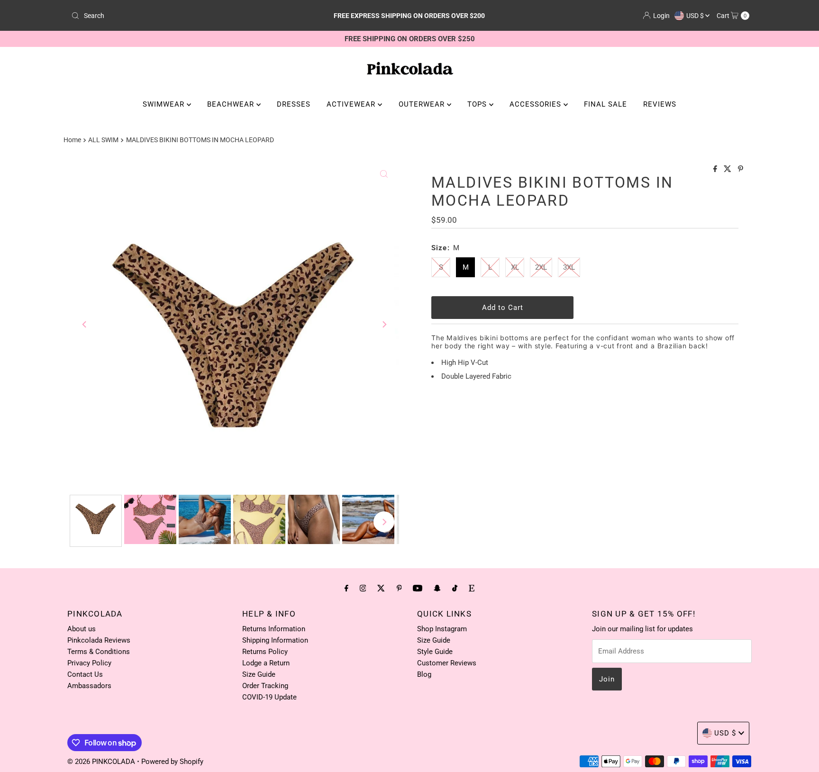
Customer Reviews (446, 663)
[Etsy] (471, 588)
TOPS (478, 104)
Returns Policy (265, 651)
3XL (569, 267)
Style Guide (435, 651)
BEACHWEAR (231, 104)
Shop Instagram (442, 629)
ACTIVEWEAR (352, 104)
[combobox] (179, 15)
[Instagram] (363, 588)
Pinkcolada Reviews (98, 640)
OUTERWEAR (423, 104)
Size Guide (258, 674)
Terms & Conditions (98, 651)
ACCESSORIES (537, 104)
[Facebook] (346, 588)
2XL (541, 267)
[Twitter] (381, 588)
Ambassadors (89, 685)
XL (515, 267)
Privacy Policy (89, 663)
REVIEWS (659, 104)
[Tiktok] (454, 588)
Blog (424, 674)
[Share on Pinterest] (740, 169)
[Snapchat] (437, 588)
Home (72, 140)
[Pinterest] (399, 588)
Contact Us (85, 674)
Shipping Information (275, 640)
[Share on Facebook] (716, 169)
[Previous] (84, 324)
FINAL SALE (605, 104)
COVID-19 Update (269, 697)
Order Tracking (265, 685)
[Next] (383, 324)
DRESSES (293, 104)
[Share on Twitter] (728, 169)
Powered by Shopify (172, 761)
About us (81, 629)
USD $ (695, 15)
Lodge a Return (266, 663)
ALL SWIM (103, 140)
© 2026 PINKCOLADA (102, 761)
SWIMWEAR (165, 104)
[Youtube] (417, 588)
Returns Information (273, 629)
